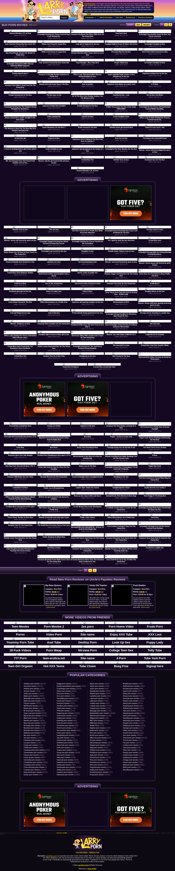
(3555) (133, 765)
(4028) (66, 757)
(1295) (32, 743)
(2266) (99, 755)
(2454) (134, 713)
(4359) (66, 738)
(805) (67, 725)
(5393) (132, 730)
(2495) (133, 762)
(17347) (34, 694)
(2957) (101, 753)
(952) (34, 760)
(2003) (67, 716)
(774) (101, 772)
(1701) (101, 711)
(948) (33, 775)
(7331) (134, 721)
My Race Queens (53, 585)
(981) (67, 721)
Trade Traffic (92, 868)
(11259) (101, 716)
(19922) (67, 684)
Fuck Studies (139, 585)
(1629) (67, 706)
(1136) (34, 728)
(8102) (133, 696)
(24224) (33, 686)
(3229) (67, 750)
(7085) (99, 686)
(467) (66, 765)
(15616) (133, 694)
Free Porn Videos (82, 852)
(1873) (66, 733)
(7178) (100, 708)
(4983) (133, 684)
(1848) (99, 684)
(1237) (133, 728)
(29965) (132, 735)
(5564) (99, 748)
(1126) (66, 770)
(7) (35, 767)
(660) (35, 753)
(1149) (132, 716)
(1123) (133, 755)
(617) (65, 748)
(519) (133, 745)
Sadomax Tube (94, 852)
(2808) (67, 743)
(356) (132, 748)
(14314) (101, 706)
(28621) (35, 716)
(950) (68, 698)
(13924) (69, 689)
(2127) (133, 701)
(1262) (133, 733)
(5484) (133, 753)
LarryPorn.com (51, 6)
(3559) (134, 698)
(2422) (34, 755)
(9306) (99, 765)
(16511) (132, 711)
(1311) (33, 745)
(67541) (68, 762)
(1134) (100, 767)
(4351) (66, 703)
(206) (34, 740)
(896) (133, 689)
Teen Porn (58, 589)
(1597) (100, 694)
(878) (100, 738)
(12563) (68, 775)
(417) (100, 703)
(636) (34, 698)
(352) (132, 750)
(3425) (100, 757)
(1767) (133, 757)
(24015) (35, 770)
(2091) (68, 745)
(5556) (66, 696)
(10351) (69, 767)
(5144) (67, 740)
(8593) (67, 760)
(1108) (34, 689)
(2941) (35, 765)
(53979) (35, 730)
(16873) (132, 743)
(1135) (100, 728)
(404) (32, 735)
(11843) (68, 753)
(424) (133, 770)
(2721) (33, 706)
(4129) (34, 733)
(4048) (100, 691)
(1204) (134, 718)
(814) (34, 711)
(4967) (34, 757)
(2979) (97, 725)
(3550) (67, 772)
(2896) (100, 745)
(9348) (66, 691)
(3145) (68, 735)
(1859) (36, 762)
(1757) (37, 750)
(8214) (35, 772)
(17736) (99, 721)
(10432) (68, 713)
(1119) (32, 691)
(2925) (67, 728)
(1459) (67, 718)
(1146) (67, 723)
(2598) (133, 723)
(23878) (34, 721)
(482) (99, 730)
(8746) (35, 713)
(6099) (100, 750)
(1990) (99, 735)
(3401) (133, 708)
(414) (132, 767)
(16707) (101, 762)
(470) (66, 755)
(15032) (102, 713)
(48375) (35, 684)
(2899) (133, 760)
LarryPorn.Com (89, 4)
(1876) (101, 743)
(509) (99, 689)
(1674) (66, 711)
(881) (133, 706)
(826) (65, 694)
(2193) (35, 701)
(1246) (98, 740)
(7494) (99, 701)
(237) (132, 691)
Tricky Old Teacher (98, 585)
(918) (68, 730)
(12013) (135, 738)
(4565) (134, 686)
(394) (100, 696)
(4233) (71, 686)
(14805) (34, 696)
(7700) (66, 708)
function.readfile (62, 833)
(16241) (100, 775)
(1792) (34, 725)
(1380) (33, 718)
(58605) (35, 723)
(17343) (33, 738)
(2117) (133, 740)
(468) (99, 718)
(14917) (67, 701)
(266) (98, 733)
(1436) (33, 708)
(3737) (99, 770)
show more (50, 607)
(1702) (99, 698)
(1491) (33, 748)
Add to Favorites (106, 17)
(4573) (32, 703)
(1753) (99, 723)
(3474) (133, 703)
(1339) (99, 760)
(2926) (134, 725)
